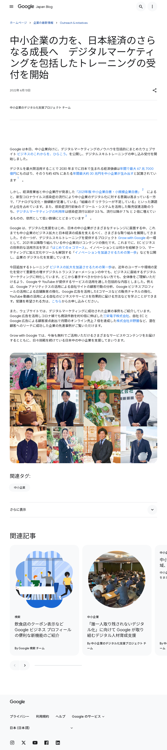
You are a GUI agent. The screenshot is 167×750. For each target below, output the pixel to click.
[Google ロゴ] (17, 702)
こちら (57, 301)
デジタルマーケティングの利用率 (40, 212)
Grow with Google (131, 238)
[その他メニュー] (152, 6)
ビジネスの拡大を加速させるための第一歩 (81, 267)
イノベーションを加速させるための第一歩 (106, 253)
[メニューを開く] (11, 6)
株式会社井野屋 (127, 321)
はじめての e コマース (68, 248)
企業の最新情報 (43, 23)
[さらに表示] (152, 510)
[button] (155, 90)
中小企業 (19, 487)
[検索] (141, 6)
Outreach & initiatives (74, 23)
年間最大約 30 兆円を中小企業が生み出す (103, 174)
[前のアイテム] (15, 665)
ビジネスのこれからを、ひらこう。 (43, 154)
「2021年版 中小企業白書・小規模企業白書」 (108, 192)
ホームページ (18, 23)
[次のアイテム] (25, 665)
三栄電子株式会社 (116, 316)
